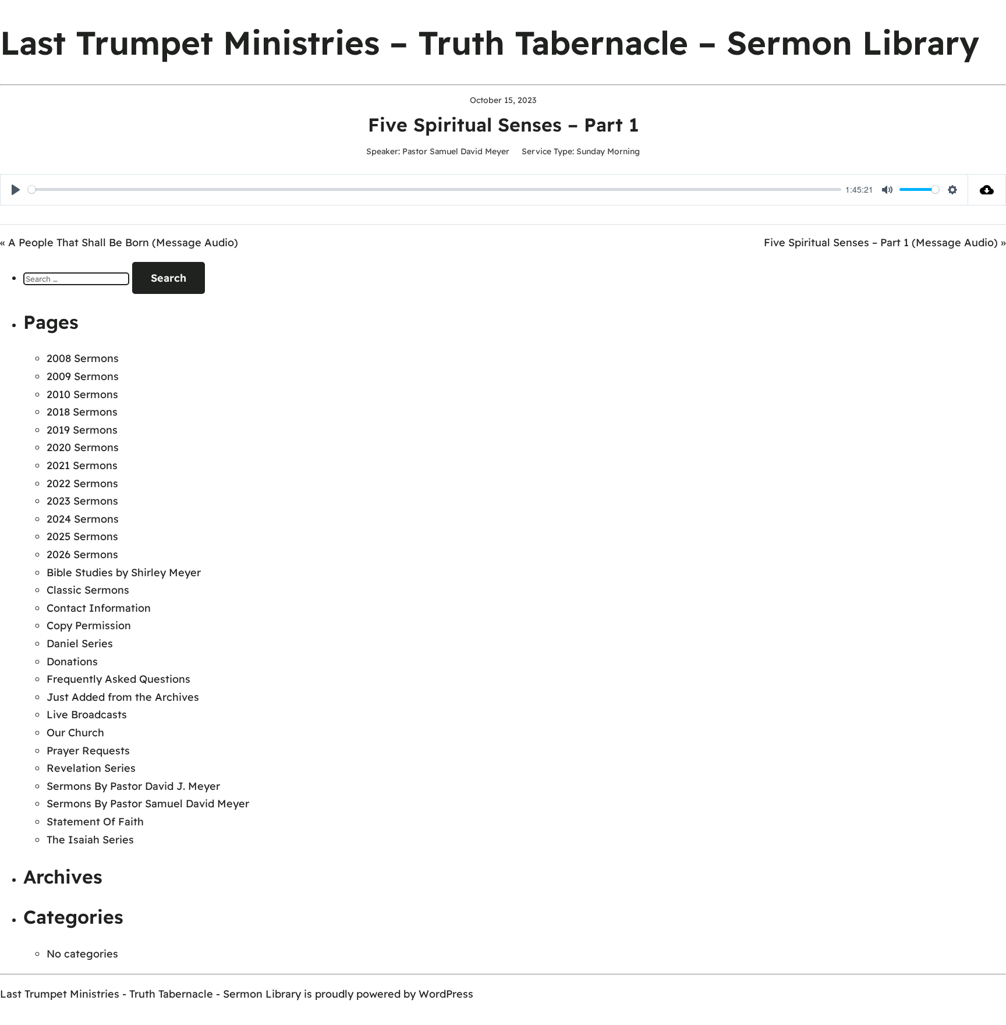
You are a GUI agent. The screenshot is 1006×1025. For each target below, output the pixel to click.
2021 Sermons (82, 465)
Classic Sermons (88, 590)
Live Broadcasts (87, 714)
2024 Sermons (83, 519)
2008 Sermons (83, 358)
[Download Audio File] (987, 189)
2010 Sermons (82, 394)
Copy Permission (89, 625)
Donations (72, 661)
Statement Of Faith (95, 821)
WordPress (446, 994)
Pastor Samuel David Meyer (455, 151)
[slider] (434, 189)
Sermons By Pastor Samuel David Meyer (148, 803)
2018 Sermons (82, 411)
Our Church (75, 732)
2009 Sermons (83, 376)
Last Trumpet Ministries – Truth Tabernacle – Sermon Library (489, 42)
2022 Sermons (82, 483)
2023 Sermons (82, 501)
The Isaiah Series (90, 839)
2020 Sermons (83, 447)
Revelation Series (91, 768)
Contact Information (99, 608)
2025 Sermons (82, 536)
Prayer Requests (88, 750)
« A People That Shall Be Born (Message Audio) (119, 242)
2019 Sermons (82, 430)
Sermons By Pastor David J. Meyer (133, 786)
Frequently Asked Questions (118, 679)
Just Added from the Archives (123, 697)
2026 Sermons (82, 554)
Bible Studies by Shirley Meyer (124, 572)
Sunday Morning (608, 151)
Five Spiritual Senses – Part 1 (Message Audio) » (885, 242)
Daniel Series (80, 643)
